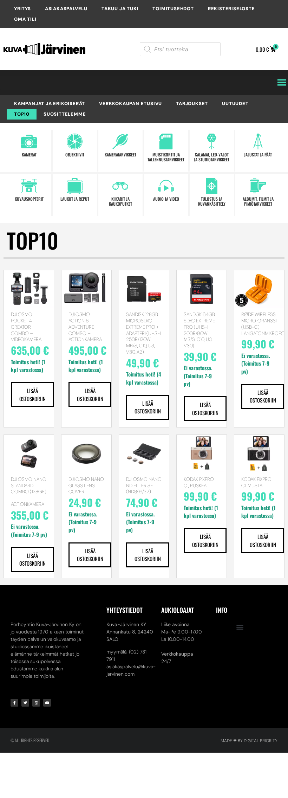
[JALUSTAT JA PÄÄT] (258, 141)
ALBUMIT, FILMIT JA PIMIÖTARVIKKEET (258, 201)
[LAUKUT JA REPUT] (75, 186)
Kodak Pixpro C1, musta (256, 482)
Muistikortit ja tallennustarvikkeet (166, 157)
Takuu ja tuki (120, 9)
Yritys (22, 9)
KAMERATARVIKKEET (120, 154)
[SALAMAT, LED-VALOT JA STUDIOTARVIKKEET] (212, 141)
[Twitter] (25, 703)
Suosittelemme (65, 114)
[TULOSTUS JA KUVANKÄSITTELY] (212, 186)
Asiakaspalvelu (66, 9)
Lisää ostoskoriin (32, 395)
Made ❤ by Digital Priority (249, 741)
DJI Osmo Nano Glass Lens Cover (86, 485)
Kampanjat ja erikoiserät (49, 104)
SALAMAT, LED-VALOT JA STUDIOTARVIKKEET (211, 157)
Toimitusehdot (173, 9)
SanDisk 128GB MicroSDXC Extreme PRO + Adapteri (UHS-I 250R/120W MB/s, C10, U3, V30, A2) (143, 333)
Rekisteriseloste (231, 9)
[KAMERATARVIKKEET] (120, 141)
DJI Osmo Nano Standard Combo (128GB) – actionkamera (28, 491)
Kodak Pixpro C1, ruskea (199, 482)
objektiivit (74, 154)
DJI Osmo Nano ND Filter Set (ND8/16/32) (144, 485)
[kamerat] (29, 141)
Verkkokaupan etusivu (130, 104)
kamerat (29, 154)
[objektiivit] (75, 141)
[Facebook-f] (14, 703)
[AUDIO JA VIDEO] (166, 186)
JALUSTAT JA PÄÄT (258, 154)
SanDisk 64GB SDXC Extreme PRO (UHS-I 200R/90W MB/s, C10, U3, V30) (199, 330)
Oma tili (25, 19)
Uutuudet (235, 104)
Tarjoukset (192, 104)
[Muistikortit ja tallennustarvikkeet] (166, 141)
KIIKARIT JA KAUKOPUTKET (120, 201)
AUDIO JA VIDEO (166, 199)
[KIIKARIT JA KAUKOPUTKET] (120, 186)
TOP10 (22, 114)
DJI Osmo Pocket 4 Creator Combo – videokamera (26, 326)
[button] (240, 626)
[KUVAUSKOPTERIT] (29, 186)
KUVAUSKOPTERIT (29, 199)
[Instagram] (36, 703)
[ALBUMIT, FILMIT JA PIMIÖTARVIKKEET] (258, 186)
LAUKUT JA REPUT (74, 199)
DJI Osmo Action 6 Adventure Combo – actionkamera (85, 326)
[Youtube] (47, 703)
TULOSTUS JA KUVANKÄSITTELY (211, 201)
